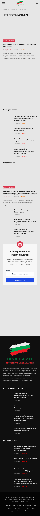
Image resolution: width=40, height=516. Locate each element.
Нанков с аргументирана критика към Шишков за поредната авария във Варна (25, 118)
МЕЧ (28, 508)
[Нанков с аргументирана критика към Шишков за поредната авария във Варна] (7, 118)
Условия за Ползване (24, 511)
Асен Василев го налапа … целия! (25, 458)
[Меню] (3, 3)
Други (13, 511)
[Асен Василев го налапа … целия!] (7, 460)
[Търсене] (37, 3)
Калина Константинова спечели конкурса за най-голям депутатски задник (25, 448)
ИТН (14, 508)
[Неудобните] (20, 3)
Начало (8, 505)
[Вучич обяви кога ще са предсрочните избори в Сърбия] (7, 141)
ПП (20, 505)
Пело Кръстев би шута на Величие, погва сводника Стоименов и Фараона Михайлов (25, 481)
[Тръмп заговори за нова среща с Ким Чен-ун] (7, 408)
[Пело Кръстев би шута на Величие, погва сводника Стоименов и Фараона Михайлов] (7, 481)
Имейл (9, 270)
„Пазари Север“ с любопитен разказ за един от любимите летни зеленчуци (24, 418)
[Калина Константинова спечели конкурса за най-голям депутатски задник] (7, 448)
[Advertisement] (20, 84)
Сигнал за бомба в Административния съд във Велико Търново (24, 151)
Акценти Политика (9, 40)
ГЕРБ (14, 505)
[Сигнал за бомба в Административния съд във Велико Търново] (7, 151)
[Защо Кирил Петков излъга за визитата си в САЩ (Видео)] (7, 471)
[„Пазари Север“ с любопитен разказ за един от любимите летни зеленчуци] (7, 418)
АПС (33, 508)
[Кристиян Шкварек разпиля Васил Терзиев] (7, 130)
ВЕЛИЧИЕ (21, 508)
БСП (9, 508)
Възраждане (27, 505)
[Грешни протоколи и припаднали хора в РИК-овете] (20, 31)
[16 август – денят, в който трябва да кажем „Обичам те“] (7, 430)
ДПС (34, 505)
